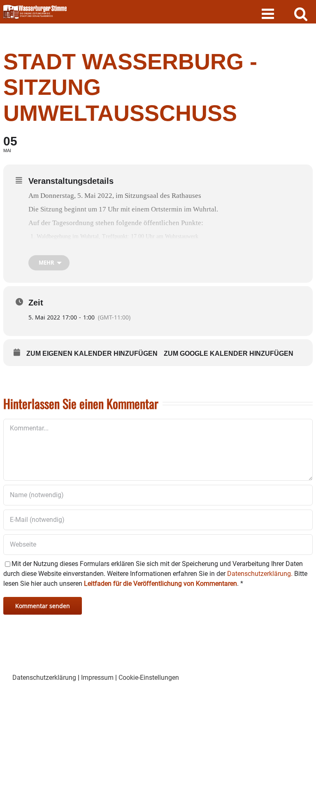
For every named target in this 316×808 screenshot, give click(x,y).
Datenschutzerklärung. (260, 574)
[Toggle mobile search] (301, 13)
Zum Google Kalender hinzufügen (228, 353)
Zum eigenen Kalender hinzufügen (92, 353)
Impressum (97, 677)
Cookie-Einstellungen (148, 677)
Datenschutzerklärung (44, 677)
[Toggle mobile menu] (269, 13)
